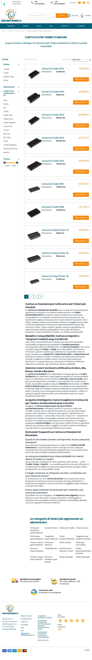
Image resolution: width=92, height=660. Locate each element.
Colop (6, 73)
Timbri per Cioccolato (81, 543)
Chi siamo (24, 625)
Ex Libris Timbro (51, 528)
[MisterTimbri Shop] (11, 15)
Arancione (8, 126)
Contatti (24, 622)
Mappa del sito (43, 640)
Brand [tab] (6, 64)
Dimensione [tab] (9, 87)
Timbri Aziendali (82, 557)
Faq (22, 631)
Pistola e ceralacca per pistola (51, 559)
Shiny (6, 80)
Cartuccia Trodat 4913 (53, 114)
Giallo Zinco (8, 119)
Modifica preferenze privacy (28, 634)
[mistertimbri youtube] (80, 2)
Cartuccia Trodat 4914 (53, 137)
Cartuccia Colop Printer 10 (55, 229)
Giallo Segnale (9, 122)
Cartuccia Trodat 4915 (53, 160)
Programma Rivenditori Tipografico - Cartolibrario (43, 634)
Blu (5, 107)
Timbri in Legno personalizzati (36, 558)
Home (3, 31)
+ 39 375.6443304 (59, 2)
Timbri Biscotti (51, 548)
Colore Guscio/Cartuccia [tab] (9, 93)
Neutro (6, 152)
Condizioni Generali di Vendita (45, 617)
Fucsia (6, 130)
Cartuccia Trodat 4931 (53, 183)
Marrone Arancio (10, 148)
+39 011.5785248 (39, 2)
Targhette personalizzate (51, 537)
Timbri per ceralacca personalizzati (36, 530)
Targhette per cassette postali (83, 537)
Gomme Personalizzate (36, 549)
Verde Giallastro (10, 145)
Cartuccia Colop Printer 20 (55, 253)
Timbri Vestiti (65, 542)
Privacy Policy (26, 616)
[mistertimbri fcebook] (85, 2)
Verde (6, 111)
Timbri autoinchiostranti (67, 537)
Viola (6, 141)
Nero (5, 100)
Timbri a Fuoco (82, 528)
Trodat (6, 69)
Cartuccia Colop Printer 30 (55, 276)
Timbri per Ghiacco (49, 543)
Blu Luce (7, 134)
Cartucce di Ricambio (16, 31)
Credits (87, 650)
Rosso (6, 104)
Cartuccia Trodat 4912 (53, 68)
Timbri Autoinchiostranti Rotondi (83, 551)
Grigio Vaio (8, 115)
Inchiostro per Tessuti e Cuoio (66, 549)
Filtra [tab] (5, 59)
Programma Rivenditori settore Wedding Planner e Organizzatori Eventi (44, 625)
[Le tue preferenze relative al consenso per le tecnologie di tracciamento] (4, 4)
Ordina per (66, 59)
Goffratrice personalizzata (36, 537)
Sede (22, 628)
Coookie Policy (26, 619)
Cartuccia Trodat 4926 (53, 206)
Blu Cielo (7, 137)
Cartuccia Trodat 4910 (53, 91)
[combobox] (48, 15)
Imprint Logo (9, 76)
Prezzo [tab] (7, 159)
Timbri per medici (67, 528)
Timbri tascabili (66, 557)
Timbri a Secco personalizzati (36, 543)
